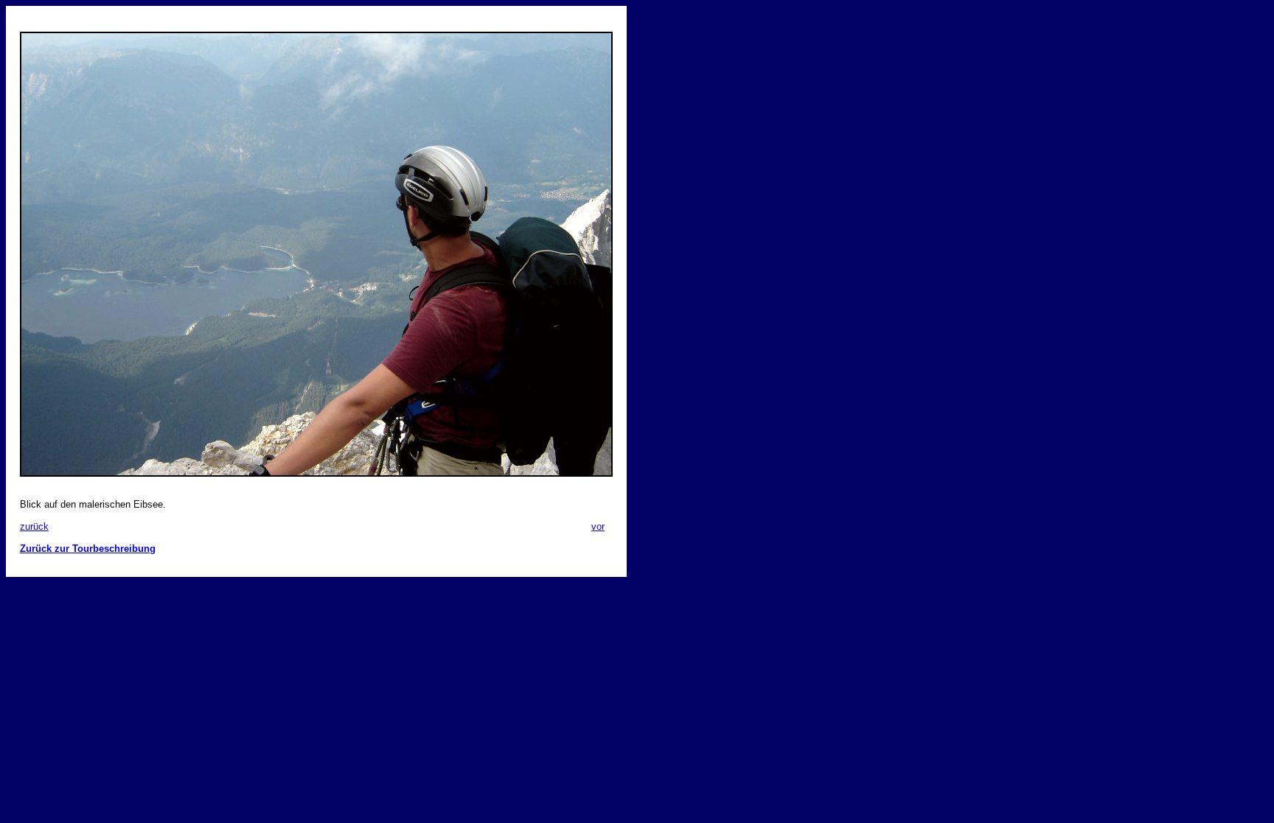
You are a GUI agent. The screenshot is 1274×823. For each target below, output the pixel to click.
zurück (34, 526)
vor (598, 526)
